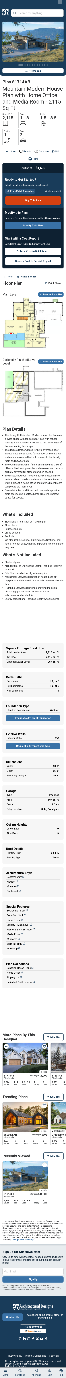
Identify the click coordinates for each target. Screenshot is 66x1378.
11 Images (35, 70)
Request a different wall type (33, 746)
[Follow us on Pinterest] (20, 1339)
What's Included (29, 276)
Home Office (14, 920)
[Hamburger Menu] (5, 1370)
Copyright (54, 1355)
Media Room (13, 934)
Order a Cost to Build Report (33, 251)
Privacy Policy (14, 1355)
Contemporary (14, 877)
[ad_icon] (5, 13)
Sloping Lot (13, 977)
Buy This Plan (33, 200)
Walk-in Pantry (14, 943)
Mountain (12, 886)
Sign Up (33, 1279)
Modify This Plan (33, 225)
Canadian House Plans (19, 968)
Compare (44, 151)
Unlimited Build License (19, 982)
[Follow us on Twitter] (37, 1339)
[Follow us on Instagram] (29, 1339)
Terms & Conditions (35, 1355)
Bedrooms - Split (16, 910)
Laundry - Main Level (18, 924)
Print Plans (54, 283)
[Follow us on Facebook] (33, 1339)
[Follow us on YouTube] (41, 1339)
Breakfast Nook (15, 915)
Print (35, 158)
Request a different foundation (33, 718)
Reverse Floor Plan (52, 294)
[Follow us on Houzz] (24, 1339)
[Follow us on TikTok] (46, 1339)
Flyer (10, 276)
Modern (11, 881)
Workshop (12, 948)
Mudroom (12, 939)
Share (13, 151)
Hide (57, 151)
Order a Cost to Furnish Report (33, 261)
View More (53, 1037)
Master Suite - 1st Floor (19, 929)
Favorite (27, 151)
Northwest (12, 891)
